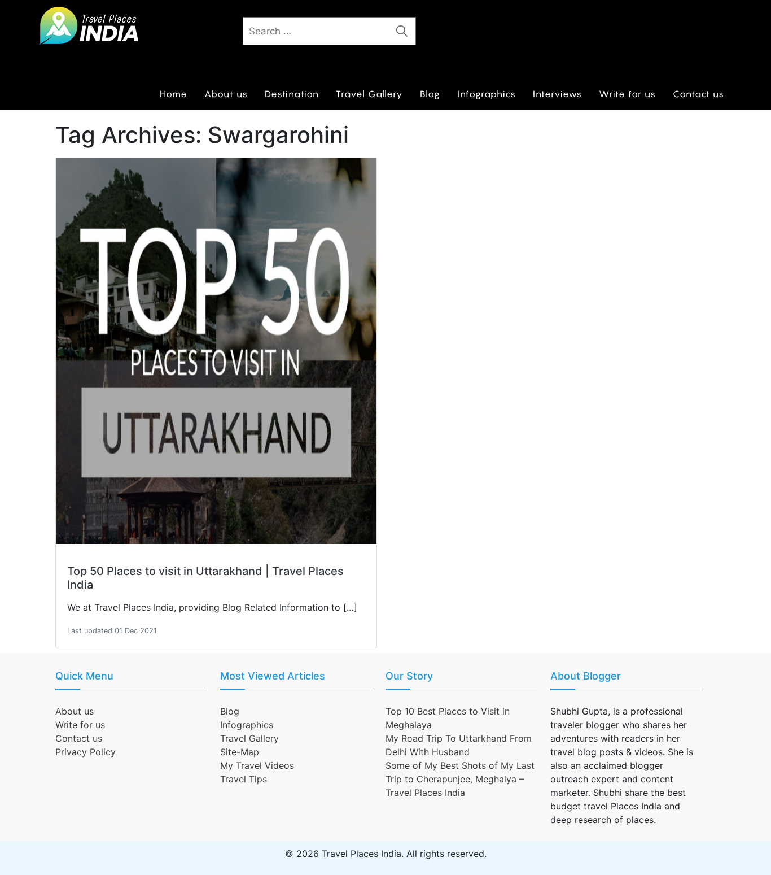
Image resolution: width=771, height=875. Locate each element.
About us (226, 93)
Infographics (486, 93)
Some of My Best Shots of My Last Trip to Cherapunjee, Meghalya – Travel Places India (460, 779)
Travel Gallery (369, 93)
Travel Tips (243, 779)
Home (173, 93)
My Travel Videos (257, 765)
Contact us (698, 93)
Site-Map (239, 752)
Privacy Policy (85, 752)
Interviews (557, 93)
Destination (292, 93)
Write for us (627, 93)
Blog (430, 93)
